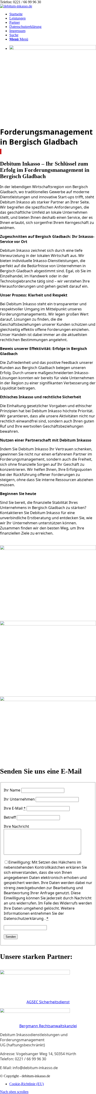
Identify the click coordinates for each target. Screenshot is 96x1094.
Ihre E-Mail (15, 808)
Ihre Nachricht (16, 826)
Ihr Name (12, 790)
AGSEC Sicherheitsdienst (48, 1001)
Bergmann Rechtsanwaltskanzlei (48, 1025)
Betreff (10, 817)
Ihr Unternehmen (19, 799)
